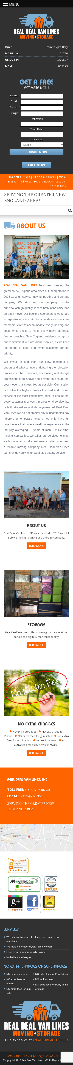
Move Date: (36, 129)
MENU (14, 4)
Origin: (15, 113)
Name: (15, 95)
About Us (21, 1056)
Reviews (48, 1056)
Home (10, 1056)
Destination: (36, 119)
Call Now (36, 165)
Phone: (15, 107)
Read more (36, 545)
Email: (15, 101)
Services (35, 1056)
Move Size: (36, 139)
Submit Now (36, 152)
